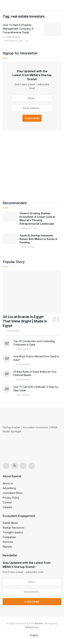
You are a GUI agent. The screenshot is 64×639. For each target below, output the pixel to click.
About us (8, 483)
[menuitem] (32, 635)
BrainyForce (32, 627)
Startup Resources (13, 527)
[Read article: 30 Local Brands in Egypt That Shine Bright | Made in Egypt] (32, 291)
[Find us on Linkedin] (31, 466)
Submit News (10, 522)
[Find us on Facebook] (23, 466)
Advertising (9, 488)
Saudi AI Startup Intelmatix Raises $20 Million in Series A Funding (38, 239)
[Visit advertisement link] (32, 164)
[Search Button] (59, 5)
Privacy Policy (11, 497)
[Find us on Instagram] (6, 466)
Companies (9, 537)
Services (8, 541)
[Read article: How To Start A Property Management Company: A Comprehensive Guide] (52, 29)
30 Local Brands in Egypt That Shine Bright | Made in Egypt (25, 321)
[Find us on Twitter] (14, 466)
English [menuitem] (34, 635)
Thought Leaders (13, 532)
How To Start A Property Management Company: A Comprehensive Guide (18, 28)
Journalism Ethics (13, 492)
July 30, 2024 (28, 247)
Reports (7, 546)
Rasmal (38, 623)
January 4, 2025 (29, 228)
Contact (7, 502)
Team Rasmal (13, 37)
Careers (7, 507)
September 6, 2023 (13, 41)
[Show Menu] (4, 5)
